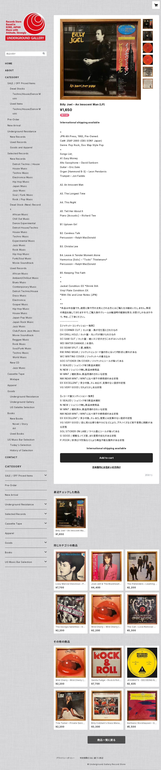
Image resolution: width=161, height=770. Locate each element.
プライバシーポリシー (65, 758)
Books (11, 413)
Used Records (18, 142)
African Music (20, 214)
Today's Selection (20, 445)
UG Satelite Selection (22, 407)
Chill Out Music (21, 219)
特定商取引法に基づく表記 (91, 758)
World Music (20, 357)
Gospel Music (20, 304)
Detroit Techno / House (26, 164)
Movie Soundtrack (23, 263)
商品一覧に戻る (106, 740)
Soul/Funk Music (22, 348)
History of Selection (21, 450)
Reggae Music (21, 339)
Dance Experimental (24, 223)
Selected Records (18, 153)
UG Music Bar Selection (21, 439)
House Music (20, 168)
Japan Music (20, 186)
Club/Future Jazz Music (26, 330)
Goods (11, 391)
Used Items (16, 103)
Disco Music (19, 295)
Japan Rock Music (23, 322)
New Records (18, 136)
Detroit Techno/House (25, 291)
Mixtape (14, 379)
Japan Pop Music (22, 317)
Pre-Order (13, 119)
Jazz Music (19, 190)
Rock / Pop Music (23, 199)
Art (14, 428)
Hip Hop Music (21, 181)
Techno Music (21, 173)
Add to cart (106, 457)
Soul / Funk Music (23, 195)
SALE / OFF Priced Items (21, 83)
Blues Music (19, 282)
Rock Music (19, 249)
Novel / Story (20, 424)
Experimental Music (24, 241)
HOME (8, 63)
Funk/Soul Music (22, 258)
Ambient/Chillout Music (26, 278)
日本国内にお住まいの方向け (106, 467)
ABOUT (9, 70)
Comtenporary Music (24, 286)
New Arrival (14, 125)
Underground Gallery (22, 402)
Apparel (12, 385)
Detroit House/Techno (25, 227)
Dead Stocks (17, 88)
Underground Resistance (22, 131)
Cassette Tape (16, 374)
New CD (14, 362)
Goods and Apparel (21, 147)
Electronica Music (23, 177)
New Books (16, 418)
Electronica (19, 300)
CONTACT (11, 457)
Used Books (17, 433)
